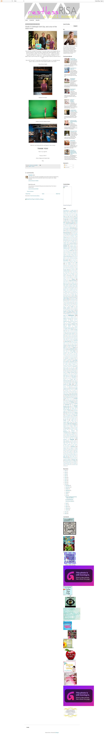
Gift (75, 310)
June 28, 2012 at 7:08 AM (33, 180)
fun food (71, 309)
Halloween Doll (73, 320)
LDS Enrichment (72, 349)
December (68, 485)
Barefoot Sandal (72, 224)
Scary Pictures (74, 409)
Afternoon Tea (65, 212)
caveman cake (65, 243)
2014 (66, 480)
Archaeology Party (66, 217)
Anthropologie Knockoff (67, 213)
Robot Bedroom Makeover (73, 69)
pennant (64, 386)
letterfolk (64, 353)
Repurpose (67, 404)
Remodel (75, 403)
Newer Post (28, 193)
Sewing (76, 412)
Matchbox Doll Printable (73, 365)
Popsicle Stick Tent (73, 396)
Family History (65, 297)
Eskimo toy (67, 293)
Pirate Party (67, 394)
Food (65, 305)
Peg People (74, 385)
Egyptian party (65, 290)
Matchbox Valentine (67, 366)
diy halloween (72, 268)
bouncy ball (65, 236)
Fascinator (72, 298)
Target (72, 427)
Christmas (65, 245)
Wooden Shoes (73, 458)
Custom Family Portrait (67, 256)
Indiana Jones (65, 342)
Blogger (57, 732)
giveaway (69, 312)
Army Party (72, 217)
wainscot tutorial (69, 450)
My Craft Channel (66, 371)
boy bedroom (71, 236)
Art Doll (71, 218)
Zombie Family (75, 464)
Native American (73, 371)
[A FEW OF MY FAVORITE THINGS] (67, 594)
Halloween (71, 315)
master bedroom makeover (70, 364)
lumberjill (64, 359)
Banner (67, 223)
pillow (76, 389)
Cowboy (71, 250)
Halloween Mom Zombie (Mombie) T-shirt (73, 121)
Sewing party (67, 414)
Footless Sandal (71, 305)
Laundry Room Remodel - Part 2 (73, 111)
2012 (66, 484)
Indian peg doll (73, 341)
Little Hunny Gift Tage (74, 355)
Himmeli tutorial (66, 329)
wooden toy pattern (66, 459)
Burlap (75, 238)
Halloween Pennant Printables (72, 100)
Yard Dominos (68, 462)
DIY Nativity (72, 274)
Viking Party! (72, 140)
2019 (66, 472)
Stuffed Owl (73, 420)
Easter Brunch (65, 280)
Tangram (74, 424)
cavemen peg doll (73, 244)
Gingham (64, 311)
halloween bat (65, 316)
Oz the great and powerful (71, 378)
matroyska (74, 366)
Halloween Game (66, 321)
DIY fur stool (65, 268)
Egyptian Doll (74, 287)
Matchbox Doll (65, 365)
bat (76, 224)
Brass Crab (70, 237)
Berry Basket (72, 228)
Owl (64, 378)
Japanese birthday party (72, 345)
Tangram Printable (66, 427)
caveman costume (73, 243)
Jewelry (64, 346)
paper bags (74, 380)
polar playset (67, 396)
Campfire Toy (73, 241)
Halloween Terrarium (72, 324)
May (66, 503)
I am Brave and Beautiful (73, 339)
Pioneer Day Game (73, 391)
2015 (66, 479)
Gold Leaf (66, 313)
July (66, 493)
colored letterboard (73, 248)
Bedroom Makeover (68, 225)
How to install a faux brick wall (71, 336)
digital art (65, 262)
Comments (67, 167)
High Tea (75, 328)
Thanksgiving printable (67, 433)
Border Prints (67, 235)
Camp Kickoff (67, 241)
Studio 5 (30, 166)
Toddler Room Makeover (70, 434)
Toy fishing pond (66, 436)
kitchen (64, 347)
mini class (72, 367)
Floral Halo (72, 303)
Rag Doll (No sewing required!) (73, 59)
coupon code (73, 249)
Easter (73, 279)
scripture (64, 410)
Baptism (72, 223)
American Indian (73, 212)
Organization (74, 377)
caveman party (66, 244)
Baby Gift (75, 219)
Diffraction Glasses (73, 261)
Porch (64, 397)
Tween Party (65, 443)
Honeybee (30, 175)
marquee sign (69, 360)
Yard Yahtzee (74, 462)
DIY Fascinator (70, 266)
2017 (66, 475)
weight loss (75, 452)
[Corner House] (71, 619)
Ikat (65, 340)
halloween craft (66, 317)
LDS (67, 349)
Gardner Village (70, 310)
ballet (73, 222)
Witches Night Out (73, 456)
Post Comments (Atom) (34, 195)
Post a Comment (30, 191)
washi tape (66, 451)
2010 (66, 513)
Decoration (65, 260)
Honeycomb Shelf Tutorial (69, 333)
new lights (65, 373)
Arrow (76, 217)
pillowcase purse (68, 390)
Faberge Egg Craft (66, 294)
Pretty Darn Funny (70, 397)
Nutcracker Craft (73, 374)
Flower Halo (75, 304)
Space (75, 416)
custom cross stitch (66, 255)
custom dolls (74, 255)
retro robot (74, 404)
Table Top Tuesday (71, 423)
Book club (72, 232)
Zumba (65, 465)
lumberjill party (70, 359)
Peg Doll (68, 385)
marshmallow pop (73, 361)
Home (26, 20)
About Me (37, 20)
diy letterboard (71, 273)
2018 (66, 474)
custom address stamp (72, 254)
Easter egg (72, 281)
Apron (75, 216)
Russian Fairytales (66, 409)
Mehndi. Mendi (66, 367)
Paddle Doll (65, 379)
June (67, 495)
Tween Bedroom (66, 440)
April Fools (70, 216)
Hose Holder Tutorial (70, 334)
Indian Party (67, 341)
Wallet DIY (75, 450)
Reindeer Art (71, 403)
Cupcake (64, 254)
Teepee (72, 429)
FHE (68, 300)
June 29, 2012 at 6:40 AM (33, 188)
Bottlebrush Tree (73, 235)
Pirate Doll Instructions (73, 393)
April (67, 504)
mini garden (72, 368)
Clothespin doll (65, 248)
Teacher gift (66, 428)
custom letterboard (70, 257)
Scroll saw (70, 410)
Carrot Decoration (73, 242)
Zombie (64, 464)
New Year (70, 373)
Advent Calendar (73, 211)
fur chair (75, 309)
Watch (71, 451)
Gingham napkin (71, 311)
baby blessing (70, 219)
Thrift (73, 433)
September (68, 490)
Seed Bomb (74, 411)
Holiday (72, 329)
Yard (64, 462)
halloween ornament (72, 322)
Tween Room (73, 443)
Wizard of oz (65, 457)
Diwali (73, 262)
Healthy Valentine (74, 327)
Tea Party (75, 427)
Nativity (64, 372)
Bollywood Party (66, 232)
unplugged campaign (67, 444)
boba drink (72, 230)
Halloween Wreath (67, 326)
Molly (76, 368)
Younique (74, 463)
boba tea (67, 231)
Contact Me (32, 20)
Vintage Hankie (70, 449)
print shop (70, 398)
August (67, 492)
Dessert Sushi (65, 261)
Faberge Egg (73, 293)
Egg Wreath (66, 286)
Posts (66, 165)
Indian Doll (75, 340)
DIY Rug (69, 275)
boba (67, 230)
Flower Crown (70, 304)
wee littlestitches (69, 452)
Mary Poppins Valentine (72, 90)
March (67, 506)
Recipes (72, 402)
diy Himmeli (72, 269)
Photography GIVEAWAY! (72, 79)
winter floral (65, 456)
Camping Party (65, 242)
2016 (66, 477)
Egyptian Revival (68, 291)
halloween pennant (66, 323)
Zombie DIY (69, 464)
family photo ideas (73, 297)
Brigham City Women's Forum (68, 238)
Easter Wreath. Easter (73, 285)
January (67, 509)
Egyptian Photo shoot (73, 290)
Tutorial (33, 166)
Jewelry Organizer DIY (72, 346)
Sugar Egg (74, 421)
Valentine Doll (73, 445)
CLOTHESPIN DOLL (69, 499)
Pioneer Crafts (65, 391)
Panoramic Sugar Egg (67, 380)
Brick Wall (74, 237)
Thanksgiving (65, 432)
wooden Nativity (67, 458)
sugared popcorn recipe (67, 422)
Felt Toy (64, 300)
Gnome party (75, 312)
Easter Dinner (65, 281)
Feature (68, 299)
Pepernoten (71, 386)
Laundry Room (72, 348)
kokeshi (74, 347)
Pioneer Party (73, 392)
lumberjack (66, 358)
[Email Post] (40, 165)
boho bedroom (73, 231)
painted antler (73, 379)
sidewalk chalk (69, 415)
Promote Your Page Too (67, 205)
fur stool (64, 310)
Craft (75, 250)
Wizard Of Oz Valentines (73, 457)
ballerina (68, 222)
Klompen (69, 347)
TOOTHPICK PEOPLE (69, 501)
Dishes (69, 262)
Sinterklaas (75, 415)
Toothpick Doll (68, 435)
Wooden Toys (74, 459)
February (67, 508)
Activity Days (65, 211)
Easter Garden (66, 284)
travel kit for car (73, 436)
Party (70, 384)
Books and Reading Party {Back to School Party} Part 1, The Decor (73, 152)
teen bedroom (72, 428)
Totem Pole (74, 435)
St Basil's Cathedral (66, 417)
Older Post (58, 193)
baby (66, 219)
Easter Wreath (65, 285)
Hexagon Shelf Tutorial (69, 328)
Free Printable (71, 306)
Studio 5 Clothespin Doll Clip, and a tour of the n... (71, 497)
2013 (66, 482)
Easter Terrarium (73, 284)
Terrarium (73, 430)
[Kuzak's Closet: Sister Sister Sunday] (78, 585)
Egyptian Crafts (67, 287)
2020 (66, 470)
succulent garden (66, 421)
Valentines (73, 446)
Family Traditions (66, 298)
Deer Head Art (73, 260)
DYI (69, 279)
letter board (74, 352)
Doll (68, 278)
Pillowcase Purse (73, 131)
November (68, 487)
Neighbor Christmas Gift (71, 372)
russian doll (73, 408)
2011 (66, 511)
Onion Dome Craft (66, 377)
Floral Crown (66, 303)
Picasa (70, 387)
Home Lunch (70, 330)
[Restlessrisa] (67, 204)
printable (75, 398)
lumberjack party (73, 358)
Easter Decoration (72, 280)
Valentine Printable (66, 446)
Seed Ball (69, 411)
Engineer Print (69, 292)
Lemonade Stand (66, 352)
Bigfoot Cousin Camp (69, 229)
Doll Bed (72, 278)
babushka (75, 218)
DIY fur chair (74, 267)
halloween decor (73, 317)
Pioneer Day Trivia (66, 392)
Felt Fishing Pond (73, 299)
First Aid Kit (73, 300)
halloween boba (73, 316)
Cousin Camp (65, 250)
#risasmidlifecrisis (66, 210)
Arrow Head (67, 218)
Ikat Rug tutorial (69, 340)
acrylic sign (73, 210)
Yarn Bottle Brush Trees (67, 463)
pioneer (74, 390)
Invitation (64, 345)
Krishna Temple (65, 348)
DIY (76, 262)
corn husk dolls (66, 249)
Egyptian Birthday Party (73, 286)
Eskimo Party (75, 292)
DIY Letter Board (66, 272)
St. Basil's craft (73, 417)
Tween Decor (73, 440)
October (67, 488)
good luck (71, 313)
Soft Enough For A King (69, 416)
